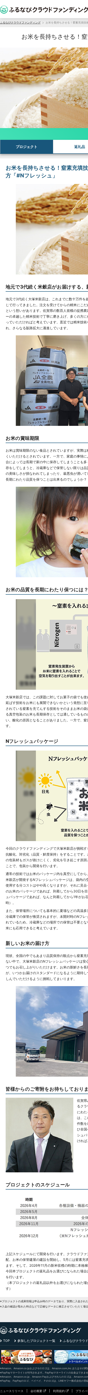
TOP (6, 1341)
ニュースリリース (11, 1391)
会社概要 (36, 1391)
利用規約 (59, 1391)
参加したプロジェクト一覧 (36, 1341)
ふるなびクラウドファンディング (20, 22)
